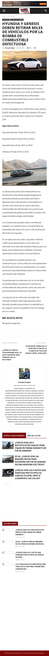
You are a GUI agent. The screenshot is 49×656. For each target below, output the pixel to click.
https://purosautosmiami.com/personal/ (24, 385)
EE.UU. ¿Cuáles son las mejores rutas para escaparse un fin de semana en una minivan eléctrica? (30, 460)
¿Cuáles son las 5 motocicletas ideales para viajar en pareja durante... (29, 532)
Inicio (4, 16)
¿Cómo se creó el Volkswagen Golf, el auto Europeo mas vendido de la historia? (12, 355)
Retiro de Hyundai (17, 19)
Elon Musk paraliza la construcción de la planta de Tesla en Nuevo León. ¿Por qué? (36, 349)
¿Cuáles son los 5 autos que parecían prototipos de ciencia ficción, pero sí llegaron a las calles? (30, 474)
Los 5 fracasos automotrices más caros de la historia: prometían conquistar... (30, 566)
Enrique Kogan (10, 48)
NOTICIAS (11, 16)
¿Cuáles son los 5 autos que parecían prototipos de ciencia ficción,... (29, 554)
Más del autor (33, 436)
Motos (5, 448)
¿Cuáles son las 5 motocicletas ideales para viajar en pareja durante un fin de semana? (30, 446)
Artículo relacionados (14, 436)
